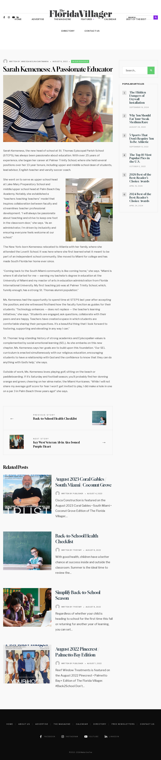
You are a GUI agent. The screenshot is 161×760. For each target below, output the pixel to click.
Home (9, 724)
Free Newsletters (123, 724)
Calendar (82, 724)
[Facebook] (4, 17)
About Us (24, 724)
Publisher (78, 493)
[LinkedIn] (17, 17)
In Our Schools (80, 61)
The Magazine (62, 724)
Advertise (41, 724)
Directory (67, 30)
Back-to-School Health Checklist (55, 417)
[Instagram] (9, 17)
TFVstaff (77, 550)
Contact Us (92, 30)
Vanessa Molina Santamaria (35, 61)
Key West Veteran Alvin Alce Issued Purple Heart (56, 443)
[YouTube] (13, 17)
